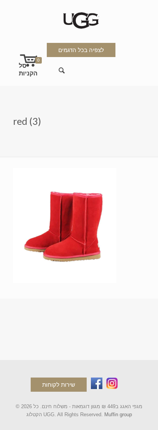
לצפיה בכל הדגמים (81, 50)
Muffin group (118, 414)
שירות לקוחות (58, 384)
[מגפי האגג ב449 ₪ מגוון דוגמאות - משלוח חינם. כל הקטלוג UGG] (79, 19)
